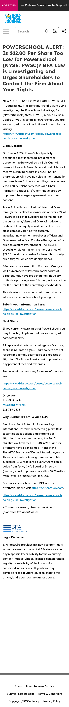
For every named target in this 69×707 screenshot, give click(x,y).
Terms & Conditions (50, 693)
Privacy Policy (52, 701)
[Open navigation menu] (6, 31)
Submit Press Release (20, 693)
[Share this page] (64, 31)
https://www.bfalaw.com (47, 488)
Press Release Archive (40, 686)
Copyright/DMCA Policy (24, 701)
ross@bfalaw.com (14, 405)
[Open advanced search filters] (55, 31)
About (19, 686)
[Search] (47, 31)
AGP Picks (9, 5)
